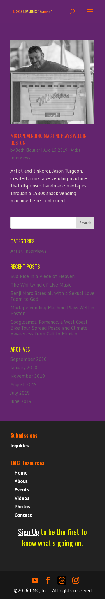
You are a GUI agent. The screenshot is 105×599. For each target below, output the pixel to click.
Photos (22, 506)
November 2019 (27, 376)
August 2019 (23, 384)
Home (21, 473)
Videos (22, 498)
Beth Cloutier (28, 150)
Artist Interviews (28, 251)
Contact (23, 515)
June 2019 (21, 401)
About (21, 481)
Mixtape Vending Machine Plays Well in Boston (52, 310)
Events (22, 489)
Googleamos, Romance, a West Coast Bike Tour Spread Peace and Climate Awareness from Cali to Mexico (49, 328)
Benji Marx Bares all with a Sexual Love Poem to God (52, 296)
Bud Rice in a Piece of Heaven (42, 276)
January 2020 (23, 367)
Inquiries (19, 445)
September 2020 (28, 359)
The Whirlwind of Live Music (40, 285)
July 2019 (20, 393)
